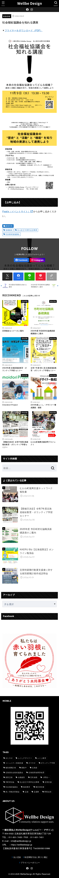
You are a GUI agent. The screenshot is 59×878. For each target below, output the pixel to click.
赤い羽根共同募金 (12, 791)
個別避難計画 (10, 767)
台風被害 (21, 777)
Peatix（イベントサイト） (16, 211)
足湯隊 (36, 791)
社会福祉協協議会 (12, 234)
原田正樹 (8, 777)
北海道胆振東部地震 (36, 772)
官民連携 (33, 777)
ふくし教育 (41, 758)
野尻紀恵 (47, 791)
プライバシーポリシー (30, 862)
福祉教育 (26, 787)
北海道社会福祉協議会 (14, 772)
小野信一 (46, 777)
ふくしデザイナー (25, 758)
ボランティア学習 (48, 763)
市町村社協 (9, 782)
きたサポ (8, 758)
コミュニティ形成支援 (14, 763)
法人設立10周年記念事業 (27, 230)
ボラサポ (31, 763)
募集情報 (6, 16)
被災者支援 (40, 787)
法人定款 (17, 857)
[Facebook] (27, 9)
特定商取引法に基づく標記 (35, 857)
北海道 (34, 767)
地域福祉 (9, 230)
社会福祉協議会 (11, 787)
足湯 (26, 791)
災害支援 (48, 782)
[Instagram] (31, 9)
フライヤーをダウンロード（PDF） (24, 30)
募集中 (24, 767)
